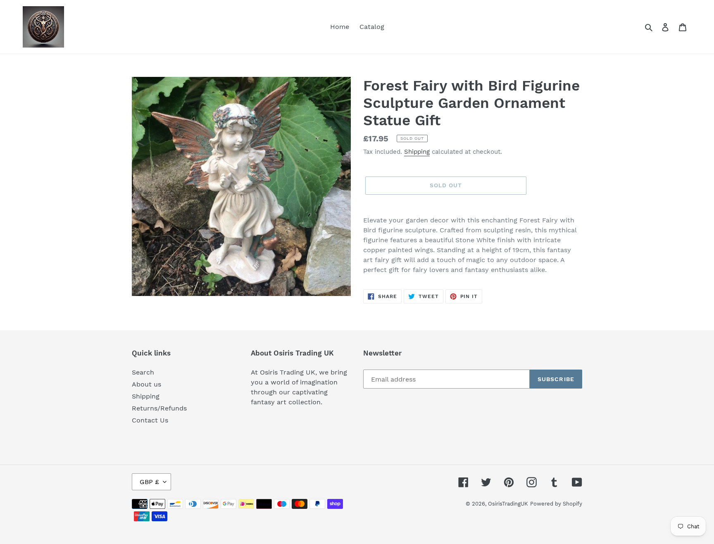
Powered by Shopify (556, 504)
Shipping (417, 151)
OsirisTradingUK (508, 504)
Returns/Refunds (159, 408)
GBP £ (149, 482)
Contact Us (150, 420)
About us (146, 384)
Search (143, 372)
